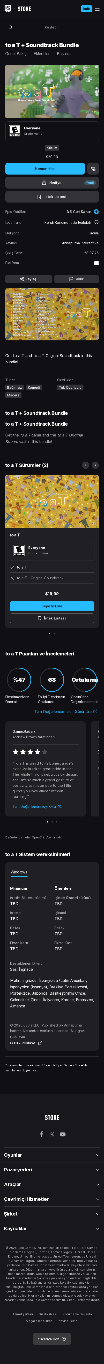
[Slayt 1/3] (47, 822)
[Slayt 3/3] (56, 822)
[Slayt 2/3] (52, 822)
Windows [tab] (19, 872)
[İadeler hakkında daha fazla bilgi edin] (96, 222)
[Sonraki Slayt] (95, 465)
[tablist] (52, 872)
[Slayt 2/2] (54, 633)
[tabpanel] (52, 914)
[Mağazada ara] (10, 27)
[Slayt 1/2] (49, 633)
